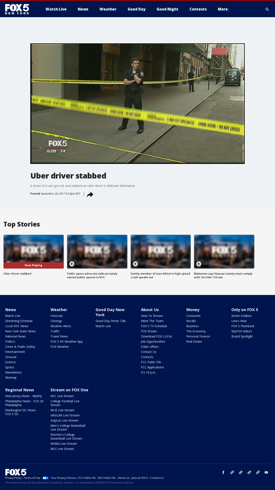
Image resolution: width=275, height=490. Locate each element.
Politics (10, 341)
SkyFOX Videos (241, 331)
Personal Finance (198, 336)
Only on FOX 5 (244, 309)
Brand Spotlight (242, 336)
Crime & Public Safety (20, 347)
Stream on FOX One (69, 389)
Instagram (232, 472)
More (223, 9)
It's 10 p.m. (148, 372)
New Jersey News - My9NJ (23, 396)
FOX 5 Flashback (242, 326)
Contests (147, 357)
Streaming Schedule (19, 321)
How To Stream (152, 316)
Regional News (19, 389)
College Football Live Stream (64, 403)
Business (192, 326)
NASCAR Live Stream (65, 415)
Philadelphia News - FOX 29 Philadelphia (24, 403)
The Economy (196, 331)
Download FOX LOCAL (157, 336)
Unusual (10, 357)
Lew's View (239, 321)
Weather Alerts (60, 326)
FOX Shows (149, 331)
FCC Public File (151, 362)
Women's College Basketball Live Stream (66, 436)
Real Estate (194, 341)
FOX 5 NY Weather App (66, 341)
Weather (58, 309)
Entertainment (15, 352)
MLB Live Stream (62, 410)
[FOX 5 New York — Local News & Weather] (19, 9)
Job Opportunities (153, 341)
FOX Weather (59, 347)
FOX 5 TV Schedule (154, 326)
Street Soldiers (241, 316)
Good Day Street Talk (111, 321)
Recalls (191, 321)
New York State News (20, 331)
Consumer (193, 316)
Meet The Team (152, 321)
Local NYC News (16, 326)
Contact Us (148, 352)
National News (15, 336)
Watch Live (12, 316)
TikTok (240, 472)
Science (10, 362)
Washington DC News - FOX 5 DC (21, 412)
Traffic (55, 331)
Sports (9, 367)
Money (192, 309)
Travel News (59, 336)
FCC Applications (152, 367)
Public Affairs (150, 347)
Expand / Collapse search (267, 9)
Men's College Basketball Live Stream (67, 427)
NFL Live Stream (62, 396)
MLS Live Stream (62, 449)
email (266, 472)
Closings (56, 321)
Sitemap (11, 377)
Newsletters (13, 372)
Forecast (56, 316)
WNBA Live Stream (63, 444)
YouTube (249, 472)
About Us (150, 309)
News (10, 309)
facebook (223, 472)
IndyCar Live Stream (64, 420)
